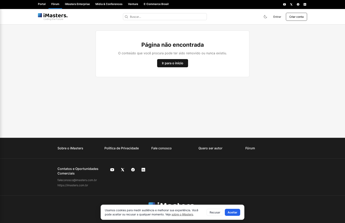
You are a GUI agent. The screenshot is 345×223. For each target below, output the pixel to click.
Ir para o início (172, 63)
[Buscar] (126, 16)
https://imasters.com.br (73, 185)
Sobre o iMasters (70, 148)
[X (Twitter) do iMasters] (122, 170)
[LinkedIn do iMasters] (143, 170)
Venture (133, 4)
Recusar (215, 212)
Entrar (277, 16)
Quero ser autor (210, 148)
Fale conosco (161, 148)
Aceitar (232, 212)
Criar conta (296, 16)
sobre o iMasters (182, 214)
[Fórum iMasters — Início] (52, 16)
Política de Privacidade (121, 148)
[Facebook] (298, 4)
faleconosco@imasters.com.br (77, 180)
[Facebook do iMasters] (133, 170)
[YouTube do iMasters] (112, 170)
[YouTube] (284, 4)
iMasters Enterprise (77, 4)
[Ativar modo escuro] (265, 17)
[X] (291, 4)
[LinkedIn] (305, 4)
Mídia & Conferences (108, 4)
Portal (42, 4)
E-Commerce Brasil (156, 4)
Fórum (55, 4)
